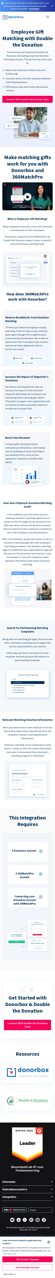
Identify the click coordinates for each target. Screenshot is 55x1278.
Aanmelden (34, 8)
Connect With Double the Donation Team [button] (27, 99)
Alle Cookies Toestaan (27, 1259)
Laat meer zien (9, 1253)
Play (27, 197)
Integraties (9, 1196)
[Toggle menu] (47, 17)
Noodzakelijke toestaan (27, 1267)
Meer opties (9, 1274)
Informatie (9, 1181)
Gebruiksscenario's (14, 1189)
